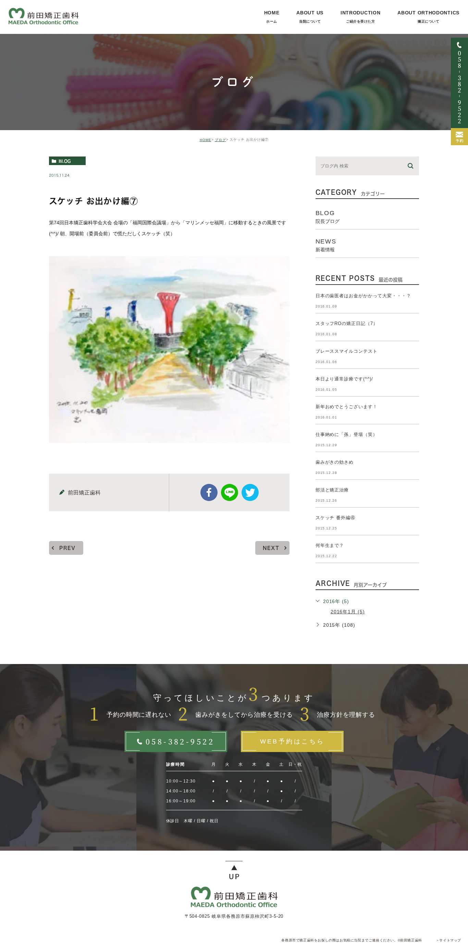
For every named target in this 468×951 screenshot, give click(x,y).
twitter (250, 492)
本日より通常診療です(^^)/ (344, 378)
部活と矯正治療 (332, 489)
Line (229, 492)
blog (65, 161)
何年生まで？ (330, 545)
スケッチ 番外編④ (336, 517)
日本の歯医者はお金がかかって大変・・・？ (363, 295)
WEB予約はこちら (292, 741)
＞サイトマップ (448, 940)
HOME (205, 140)
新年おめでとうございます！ (347, 406)
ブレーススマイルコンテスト (347, 351)
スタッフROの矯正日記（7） (347, 323)
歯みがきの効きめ (335, 462)
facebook (209, 492)
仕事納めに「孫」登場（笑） (347, 434)
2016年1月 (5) (348, 611)
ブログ (220, 140)
